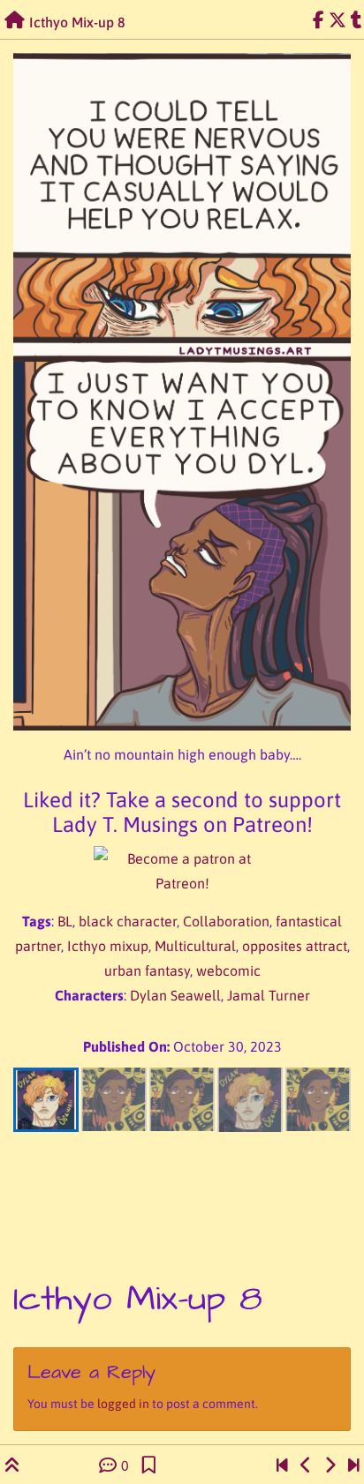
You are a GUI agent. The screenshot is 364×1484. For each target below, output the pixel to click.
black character (128, 921)
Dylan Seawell (175, 995)
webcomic (228, 970)
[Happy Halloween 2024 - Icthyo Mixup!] (354, 1465)
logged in (123, 1404)
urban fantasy (147, 970)
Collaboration (226, 921)
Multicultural (195, 946)
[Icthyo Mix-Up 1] (282, 1465)
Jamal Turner (268, 995)
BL (64, 921)
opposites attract (294, 946)
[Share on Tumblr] (356, 20)
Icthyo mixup (107, 946)
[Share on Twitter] (337, 20)
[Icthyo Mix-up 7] (306, 1465)
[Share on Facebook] (319, 20)
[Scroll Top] (12, 1465)
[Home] (14, 20)
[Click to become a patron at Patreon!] (182, 871)
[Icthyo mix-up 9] (330, 1465)
